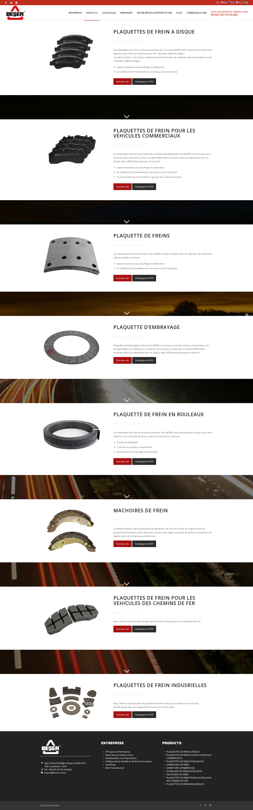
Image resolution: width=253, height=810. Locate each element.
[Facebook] (5, 2)
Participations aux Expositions (121, 758)
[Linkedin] (11, 2)
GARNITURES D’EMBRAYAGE (180, 767)
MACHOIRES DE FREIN (177, 774)
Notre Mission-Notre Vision (119, 755)
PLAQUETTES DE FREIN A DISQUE (182, 751)
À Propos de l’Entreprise (117, 751)
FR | (240, 2)
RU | (233, 2)
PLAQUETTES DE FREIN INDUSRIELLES (185, 784)
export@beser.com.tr (55, 772)
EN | (225, 2)
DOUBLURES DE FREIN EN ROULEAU (184, 771)
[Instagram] (16, 2)
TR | (218, 2)
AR (247, 2)
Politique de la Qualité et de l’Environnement (128, 761)
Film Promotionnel (114, 767)
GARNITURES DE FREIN (177, 764)
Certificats (110, 764)
